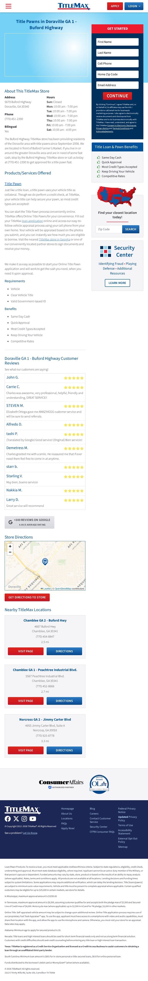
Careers (94, 814)
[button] (45, 562)
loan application (32, 221)
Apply (115, 6)
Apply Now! (68, 828)
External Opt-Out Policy (127, 840)
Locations (66, 818)
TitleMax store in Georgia (54, 239)
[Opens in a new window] (61, 784)
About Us (66, 814)
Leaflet (47, 588)
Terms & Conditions (121, 128)
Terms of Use (125, 825)
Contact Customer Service (100, 820)
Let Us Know (30, 833)
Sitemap (123, 847)
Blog (92, 809)
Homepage (67, 809)
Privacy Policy (127, 818)
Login (132, 6)
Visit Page (25, 651)
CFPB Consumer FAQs (102, 832)
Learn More (119, 284)
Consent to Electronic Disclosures (121, 125)
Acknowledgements (104, 131)
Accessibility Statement (125, 832)
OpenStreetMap (63, 588)
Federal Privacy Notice (127, 810)
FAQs (64, 824)
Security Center (98, 827)
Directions (64, 651)
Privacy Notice (102, 128)
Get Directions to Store (27, 597)
